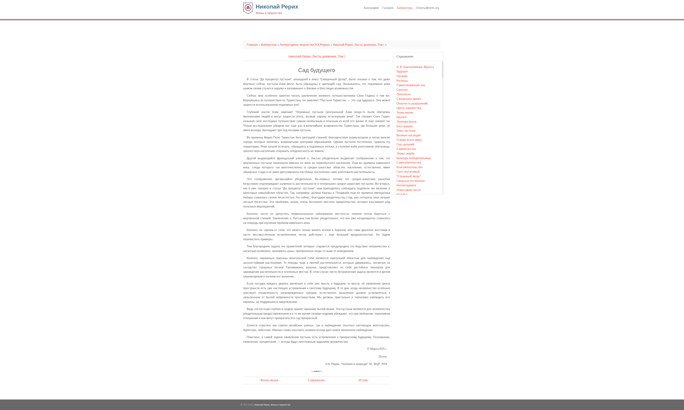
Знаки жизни (405, 112)
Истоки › (364, 380)
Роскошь (402, 80)
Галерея (387, 8)
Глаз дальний (405, 144)
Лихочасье (404, 94)
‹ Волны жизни (268, 380)
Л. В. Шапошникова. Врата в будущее (415, 69)
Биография (371, 8)
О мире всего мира (409, 139)
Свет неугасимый (408, 171)
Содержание (316, 380)
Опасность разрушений (412, 103)
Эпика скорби (405, 153)
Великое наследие (409, 135)
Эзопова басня (406, 121)
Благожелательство (410, 167)
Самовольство (406, 149)
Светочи (402, 89)
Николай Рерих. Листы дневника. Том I (358, 44)
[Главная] (248, 13)
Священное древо (409, 99)
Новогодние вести (409, 190)
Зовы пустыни (406, 130)
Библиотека (405, 8)
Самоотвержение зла (411, 85)
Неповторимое (406, 185)
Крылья (401, 117)
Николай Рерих (277, 9)
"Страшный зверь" (409, 176)
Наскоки (402, 76)
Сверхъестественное (411, 181)
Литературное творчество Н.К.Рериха (305, 44)
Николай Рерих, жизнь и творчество (272, 404)
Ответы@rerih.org (427, 8)
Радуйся (402, 194)
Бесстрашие (405, 126)
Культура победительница (414, 158)
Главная (252, 44)
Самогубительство (409, 162)
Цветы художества (409, 108)
